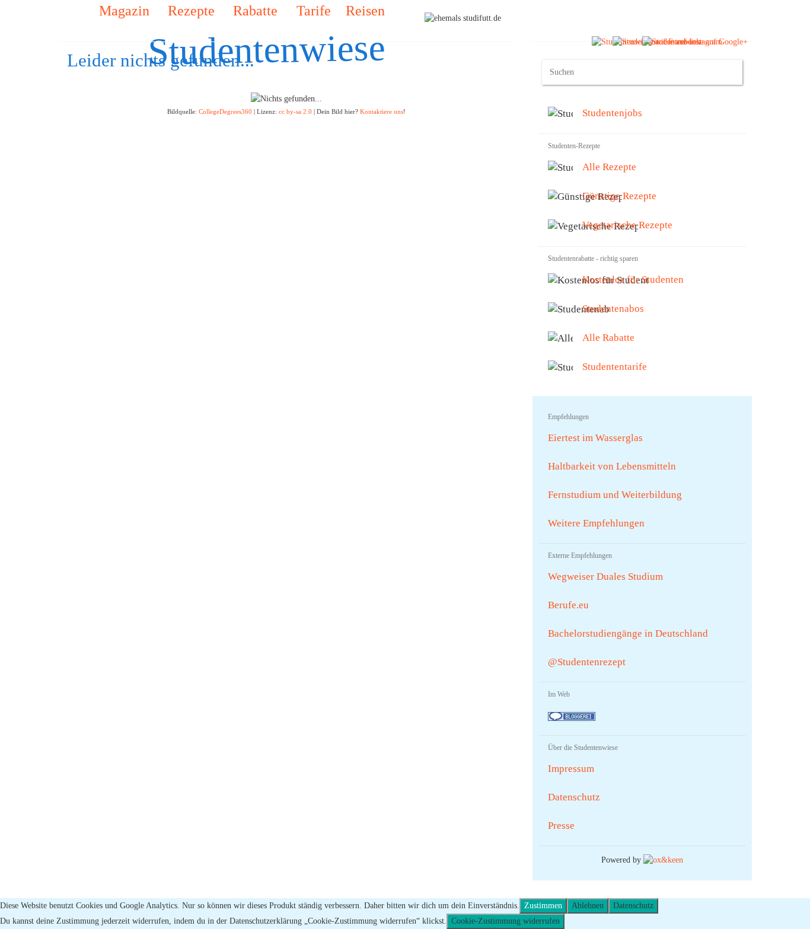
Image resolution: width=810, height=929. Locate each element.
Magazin (122, 10)
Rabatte (253, 10)
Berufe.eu (568, 605)
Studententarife (614, 366)
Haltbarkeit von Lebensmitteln (612, 466)
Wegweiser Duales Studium (605, 576)
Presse (561, 825)
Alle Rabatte (608, 337)
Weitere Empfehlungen (596, 523)
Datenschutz (574, 797)
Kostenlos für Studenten (633, 279)
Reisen (365, 10)
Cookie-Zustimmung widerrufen (505, 921)
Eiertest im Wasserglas (595, 437)
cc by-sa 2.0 (295, 111)
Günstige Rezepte (619, 196)
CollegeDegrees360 (225, 111)
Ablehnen (588, 905)
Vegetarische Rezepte (627, 225)
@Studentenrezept (587, 662)
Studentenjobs (612, 113)
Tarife (312, 10)
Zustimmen (543, 905)
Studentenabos (613, 308)
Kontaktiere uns (381, 111)
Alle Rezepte (609, 167)
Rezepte (189, 10)
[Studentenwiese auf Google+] (695, 41)
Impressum (571, 768)
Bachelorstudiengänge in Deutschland (628, 633)
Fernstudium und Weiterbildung (615, 494)
